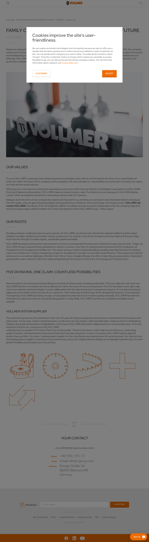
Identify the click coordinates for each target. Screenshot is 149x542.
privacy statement (70, 63)
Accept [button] (109, 73)
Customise (41, 73)
